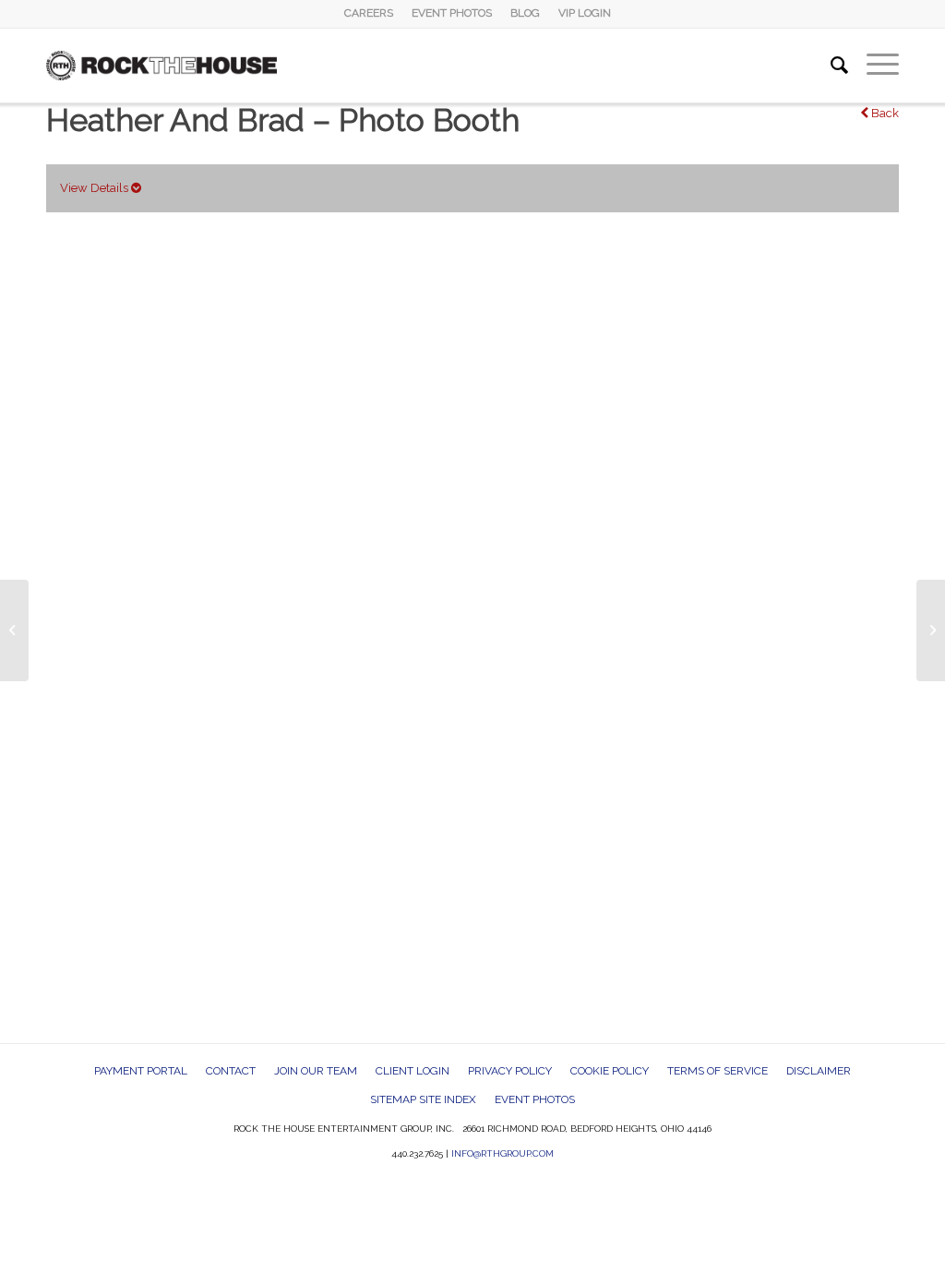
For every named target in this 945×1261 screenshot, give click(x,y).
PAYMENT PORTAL (140, 1070)
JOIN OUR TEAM (315, 1070)
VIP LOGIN (584, 12)
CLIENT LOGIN (412, 1070)
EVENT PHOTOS (452, 12)
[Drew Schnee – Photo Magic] (14, 630)
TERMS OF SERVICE (717, 1070)
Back (883, 113)
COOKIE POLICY (609, 1070)
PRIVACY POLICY (510, 1070)
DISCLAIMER (818, 1070)
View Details (95, 188)
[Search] (830, 65)
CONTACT (231, 1070)
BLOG (525, 12)
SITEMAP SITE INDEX (423, 1099)
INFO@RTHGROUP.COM (502, 1153)
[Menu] (873, 65)
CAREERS (368, 12)
